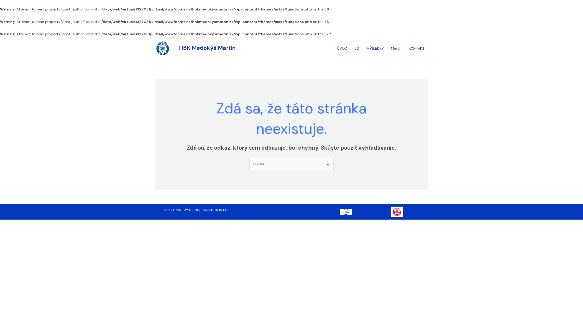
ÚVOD (342, 48)
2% (357, 48)
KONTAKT (416, 48)
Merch (396, 48)
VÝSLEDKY (375, 48)
